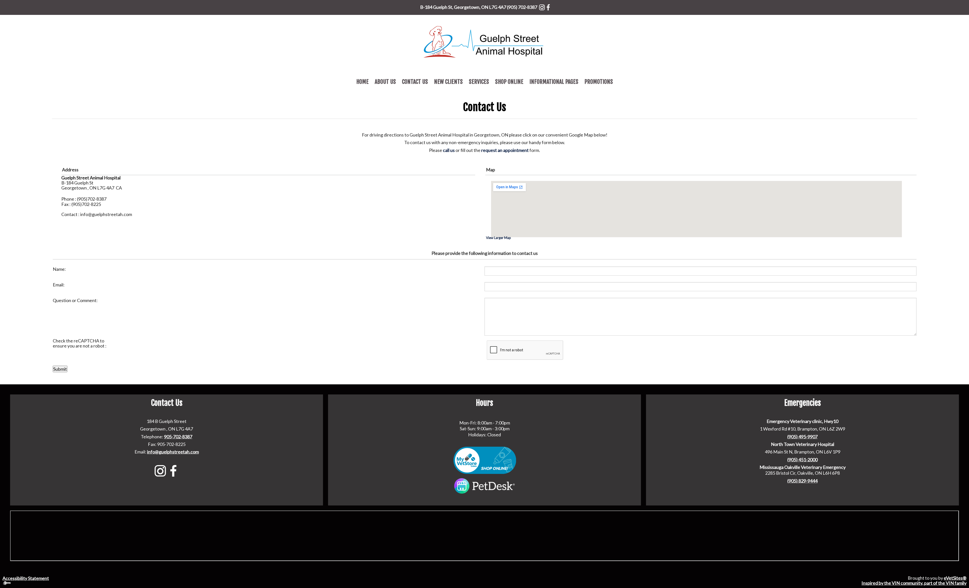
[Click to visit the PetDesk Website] (484, 485)
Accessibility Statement (26, 578)
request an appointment (505, 150)
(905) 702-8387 (522, 7)
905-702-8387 (178, 436)
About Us (385, 81)
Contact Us (415, 81)
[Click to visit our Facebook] (548, 6)
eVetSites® (955, 578)
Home (362, 81)
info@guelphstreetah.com (173, 452)
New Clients (448, 81)
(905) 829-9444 (802, 481)
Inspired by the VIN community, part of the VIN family (914, 583)
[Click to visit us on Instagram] (542, 6)
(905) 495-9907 (802, 436)
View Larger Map (498, 238)
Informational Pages (553, 81)
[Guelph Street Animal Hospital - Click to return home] (484, 41)
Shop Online (509, 81)
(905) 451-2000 (802, 459)
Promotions (598, 81)
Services (479, 81)
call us (449, 150)
